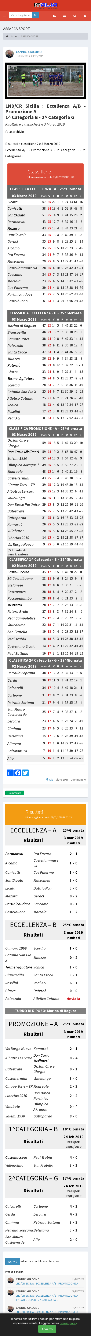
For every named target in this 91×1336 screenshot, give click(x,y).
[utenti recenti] (54, 16)
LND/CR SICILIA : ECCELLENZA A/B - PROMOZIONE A (47, 1283)
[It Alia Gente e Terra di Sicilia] (45, 5)
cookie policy (68, 1323)
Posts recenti (14, 1271)
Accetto (47, 1329)
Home (13, 36)
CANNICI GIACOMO (29, 52)
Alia (51, 779)
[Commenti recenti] (75, 16)
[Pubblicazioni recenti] (64, 16)
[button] (4, 16)
